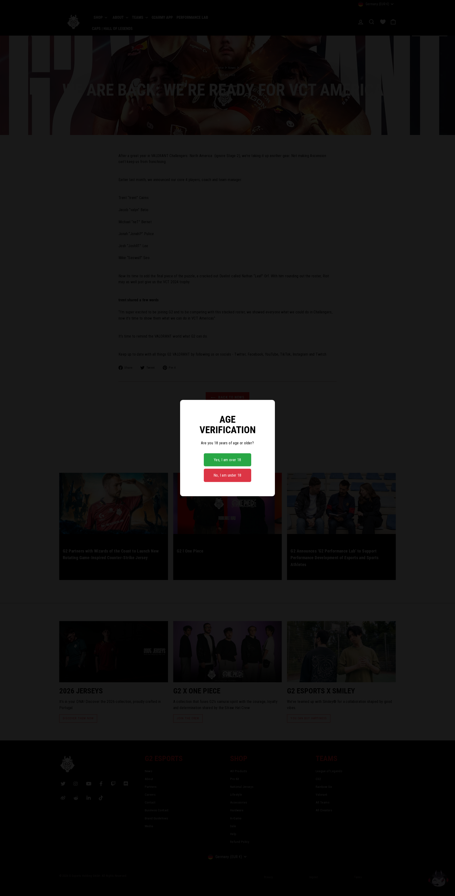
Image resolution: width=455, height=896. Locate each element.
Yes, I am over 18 (227, 460)
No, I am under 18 (227, 475)
